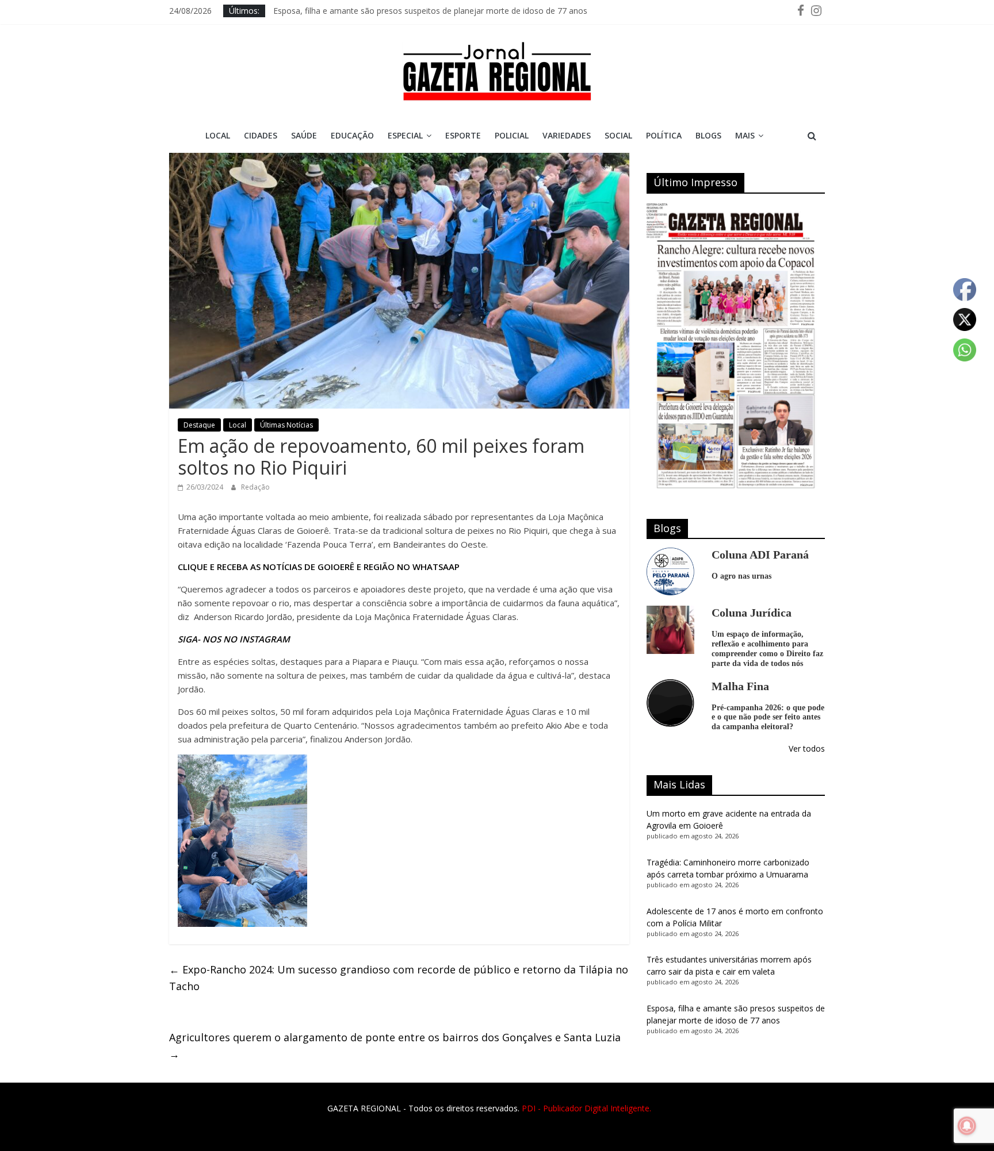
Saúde (304, 135)
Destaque (199, 425)
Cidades (260, 135)
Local (217, 135)
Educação (352, 135)
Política (664, 135)
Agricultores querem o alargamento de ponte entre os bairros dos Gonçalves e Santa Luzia (395, 1045)
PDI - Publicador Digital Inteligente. (586, 1108)
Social (618, 135)
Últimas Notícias (286, 425)
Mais (745, 135)
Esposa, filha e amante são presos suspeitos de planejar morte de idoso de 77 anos (430, 10)
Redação (255, 487)
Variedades (566, 135)
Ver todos (807, 748)
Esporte (463, 135)
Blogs (708, 135)
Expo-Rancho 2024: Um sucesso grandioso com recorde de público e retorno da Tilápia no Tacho (398, 978)
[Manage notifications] (967, 1126)
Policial (512, 135)
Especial (405, 135)
